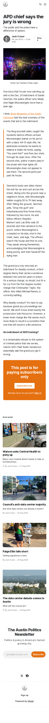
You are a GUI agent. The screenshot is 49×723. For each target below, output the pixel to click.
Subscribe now (24, 385)
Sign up (24, 695)
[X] (21, 675)
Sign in (37, 393)
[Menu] (45, 4)
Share (39, 39)
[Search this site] (40, 4)
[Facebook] (27, 675)
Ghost (31, 701)
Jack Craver (18, 36)
